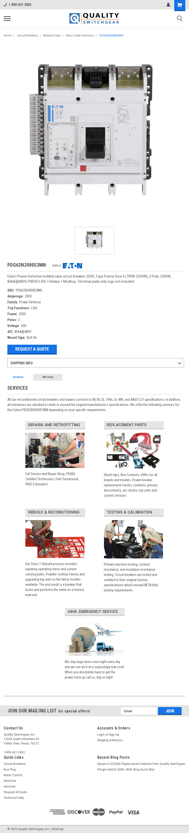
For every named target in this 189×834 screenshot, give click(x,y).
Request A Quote (32, 349)
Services (18, 377)
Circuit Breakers (27, 35)
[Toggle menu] (7, 18)
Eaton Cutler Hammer (80, 35)
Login (101, 734)
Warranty (48, 377)
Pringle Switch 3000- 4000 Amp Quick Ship (125, 769)
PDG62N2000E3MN (111, 35)
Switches (10, 781)
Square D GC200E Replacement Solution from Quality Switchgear (141, 764)
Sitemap (57, 829)
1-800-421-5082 (20, 5)
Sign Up (114, 734)
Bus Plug (10, 769)
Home (8, 35)
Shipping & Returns (110, 740)
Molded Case (52, 35)
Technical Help (14, 798)
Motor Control (13, 775)
